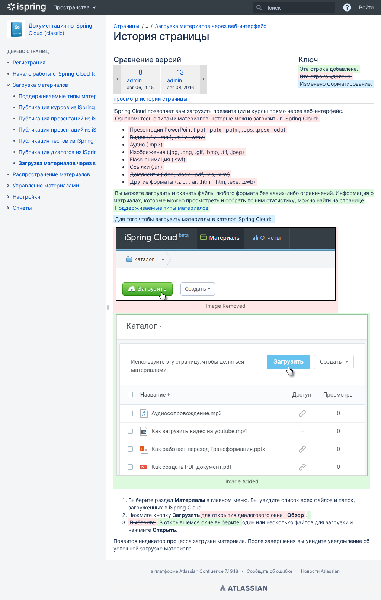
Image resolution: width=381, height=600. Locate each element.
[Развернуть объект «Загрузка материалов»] (8, 85)
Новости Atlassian (320, 571)
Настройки (26, 196)
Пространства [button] (71, 7)
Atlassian (243, 588)
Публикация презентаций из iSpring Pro (69, 118)
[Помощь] (347, 7)
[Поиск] (259, 7)
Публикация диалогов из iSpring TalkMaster (73, 152)
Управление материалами (46, 185)
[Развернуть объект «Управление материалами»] (8, 186)
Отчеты (22, 208)
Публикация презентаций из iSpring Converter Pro (81, 129)
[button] (144, 26)
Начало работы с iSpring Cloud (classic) (62, 73)
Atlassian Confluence (201, 571)
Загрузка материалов (40, 85)
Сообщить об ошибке (269, 571)
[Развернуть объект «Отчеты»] (8, 208)
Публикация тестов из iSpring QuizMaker (70, 141)
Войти (366, 7)
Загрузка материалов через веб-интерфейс (76, 163)
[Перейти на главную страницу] (26, 7)
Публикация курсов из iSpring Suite (64, 107)
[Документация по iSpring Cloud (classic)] (16, 29)
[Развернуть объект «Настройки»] (8, 197)
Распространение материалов (51, 174)
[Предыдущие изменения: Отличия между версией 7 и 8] (117, 79)
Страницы (126, 26)
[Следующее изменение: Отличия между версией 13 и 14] (203, 79)
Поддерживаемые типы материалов (65, 96)
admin (134, 80)
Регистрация (29, 62)
